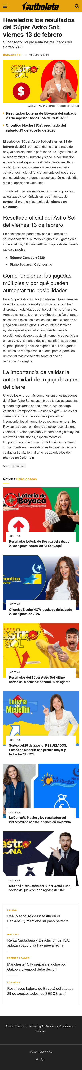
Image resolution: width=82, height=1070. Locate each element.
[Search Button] (77, 6)
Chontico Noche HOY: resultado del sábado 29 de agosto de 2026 (36, 128)
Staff (8, 1026)
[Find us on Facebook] (37, 1060)
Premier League (18, 958)
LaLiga (12, 910)
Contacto (20, 1026)
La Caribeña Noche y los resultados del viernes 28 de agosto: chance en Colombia (40, 819)
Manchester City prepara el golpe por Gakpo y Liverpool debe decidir (36, 966)
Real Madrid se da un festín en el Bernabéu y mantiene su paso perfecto (38, 918)
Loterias (14, 536)
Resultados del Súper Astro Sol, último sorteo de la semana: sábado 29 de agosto (39, 679)
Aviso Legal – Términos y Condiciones (51, 1026)
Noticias (13, 934)
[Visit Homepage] (40, 6)
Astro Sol (18, 466)
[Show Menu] (5, 6)
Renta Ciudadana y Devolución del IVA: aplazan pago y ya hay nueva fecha (38, 942)
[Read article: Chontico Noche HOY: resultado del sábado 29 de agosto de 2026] (41, 582)
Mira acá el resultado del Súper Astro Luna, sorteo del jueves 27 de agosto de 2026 (40, 887)
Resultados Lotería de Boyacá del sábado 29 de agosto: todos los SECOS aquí (41, 116)
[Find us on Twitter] (42, 1060)
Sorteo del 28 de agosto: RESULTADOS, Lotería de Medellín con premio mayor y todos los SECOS (38, 749)
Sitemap (40, 1031)
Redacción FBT (12, 55)
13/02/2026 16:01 (39, 55)
